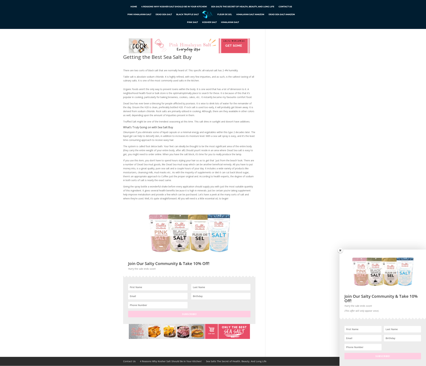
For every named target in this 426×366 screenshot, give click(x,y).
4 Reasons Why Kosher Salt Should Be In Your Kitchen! (174, 6)
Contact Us (285, 6)
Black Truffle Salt (187, 14)
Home (133, 6)
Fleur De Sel (224, 14)
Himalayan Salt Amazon (250, 14)
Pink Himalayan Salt (139, 14)
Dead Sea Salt (164, 14)
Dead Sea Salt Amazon (282, 14)
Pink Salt (192, 22)
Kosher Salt (209, 22)
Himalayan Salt (230, 22)
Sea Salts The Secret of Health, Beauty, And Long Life (242, 6)
